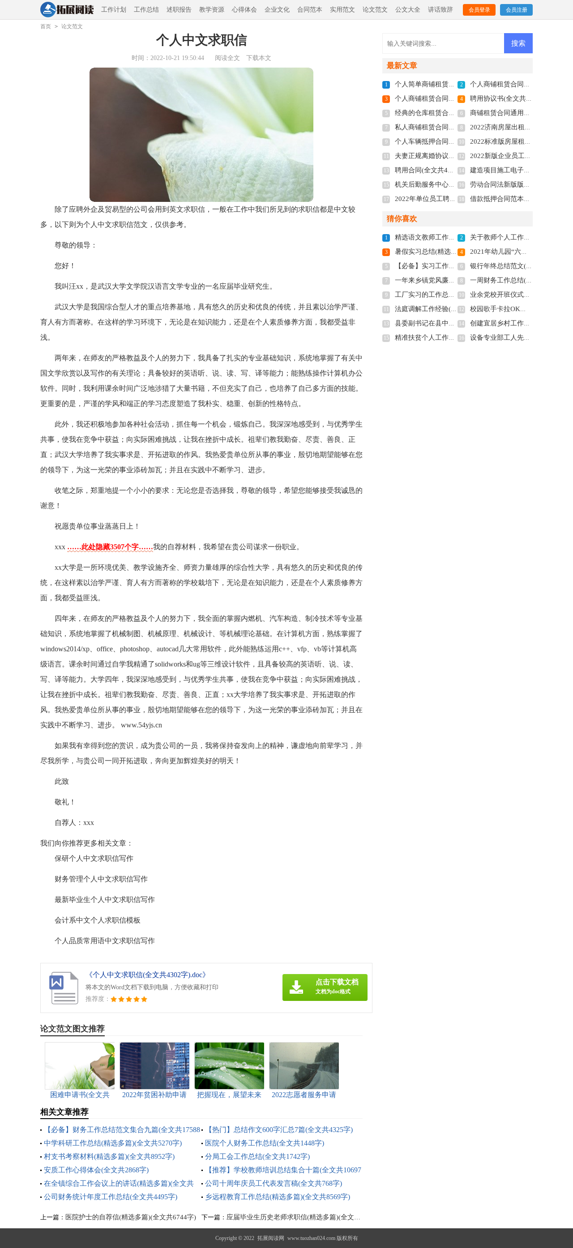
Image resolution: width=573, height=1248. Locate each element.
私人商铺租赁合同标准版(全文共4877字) (454, 127)
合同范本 (309, 9)
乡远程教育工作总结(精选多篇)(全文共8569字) (277, 1197)
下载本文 (258, 58)
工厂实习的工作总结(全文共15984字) (450, 294)
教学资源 (211, 9)
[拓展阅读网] (67, 10)
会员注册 (516, 10)
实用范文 (342, 9)
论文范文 (375, 9)
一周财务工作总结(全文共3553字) (519, 280)
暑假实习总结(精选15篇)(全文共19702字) (455, 251)
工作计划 (113, 9)
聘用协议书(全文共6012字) (509, 98)
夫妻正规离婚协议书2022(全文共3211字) (455, 155)
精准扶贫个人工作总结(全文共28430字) (453, 337)
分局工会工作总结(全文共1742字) (257, 1156)
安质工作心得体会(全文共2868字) (96, 1170)
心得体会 (244, 9)
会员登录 (479, 10)
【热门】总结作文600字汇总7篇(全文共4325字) (279, 1129)
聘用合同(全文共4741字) (431, 170)
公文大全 (407, 9)
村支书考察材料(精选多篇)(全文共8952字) (109, 1156)
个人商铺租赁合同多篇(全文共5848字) (451, 98)
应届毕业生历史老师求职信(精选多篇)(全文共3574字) (305, 1217)
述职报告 (179, 9)
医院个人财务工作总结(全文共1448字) (264, 1143)
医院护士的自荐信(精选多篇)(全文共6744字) (130, 1217)
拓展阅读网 (270, 1238)
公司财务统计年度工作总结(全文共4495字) (110, 1197)
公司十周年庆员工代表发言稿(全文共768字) (273, 1183)
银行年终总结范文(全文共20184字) (521, 265)
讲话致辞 (440, 9)
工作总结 (146, 9)
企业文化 (277, 9)
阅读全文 (227, 58)
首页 (45, 26)
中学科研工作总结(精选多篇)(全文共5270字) (113, 1143)
